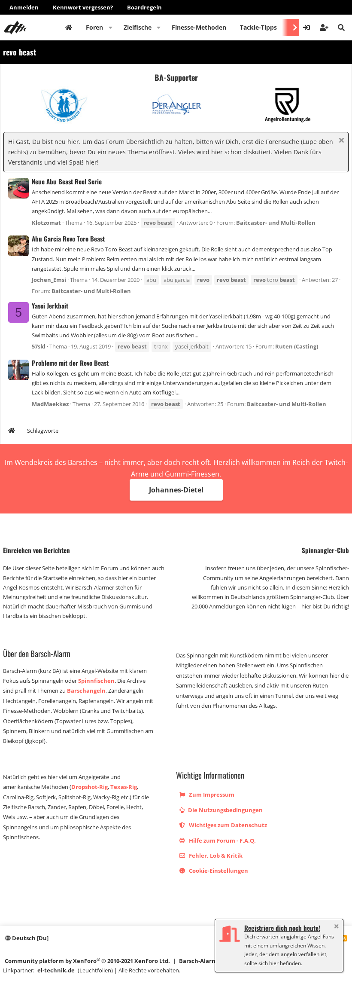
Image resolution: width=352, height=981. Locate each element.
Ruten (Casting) (296, 346)
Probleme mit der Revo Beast (70, 362)
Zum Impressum (211, 794)
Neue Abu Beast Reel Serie (67, 181)
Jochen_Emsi (49, 280)
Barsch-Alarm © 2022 (208, 961)
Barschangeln (86, 690)
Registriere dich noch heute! (282, 927)
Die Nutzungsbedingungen (225, 810)
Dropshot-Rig (89, 787)
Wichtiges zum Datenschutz (227, 825)
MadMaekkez (50, 404)
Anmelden (24, 7)
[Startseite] (11, 431)
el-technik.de (56, 970)
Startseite (69, 27)
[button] (110, 27)
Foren (94, 27)
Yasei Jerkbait (50, 305)
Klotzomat (46, 222)
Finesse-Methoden (199, 27)
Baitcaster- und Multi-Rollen (276, 222)
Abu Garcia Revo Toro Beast (68, 238)
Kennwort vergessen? (83, 7)
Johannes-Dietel (176, 490)
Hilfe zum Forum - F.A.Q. (222, 840)
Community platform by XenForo (87, 961)
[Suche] (341, 27)
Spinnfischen (96, 681)
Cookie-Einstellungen (218, 870)
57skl (39, 346)
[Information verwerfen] (340, 141)
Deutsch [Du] (30, 938)
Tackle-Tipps (258, 27)
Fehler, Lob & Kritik (215, 855)
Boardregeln (144, 7)
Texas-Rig (123, 787)
